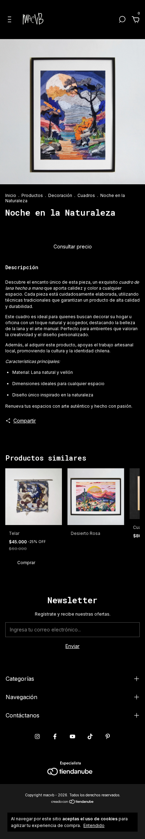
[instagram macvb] (37, 736)
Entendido (94, 825)
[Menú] (10, 20)
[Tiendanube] (73, 802)
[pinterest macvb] (108, 736)
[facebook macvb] (55, 736)
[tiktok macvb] (90, 736)
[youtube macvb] (72, 736)
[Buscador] (122, 20)
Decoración (60, 195)
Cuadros (86, 195)
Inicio (10, 195)
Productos (32, 195)
